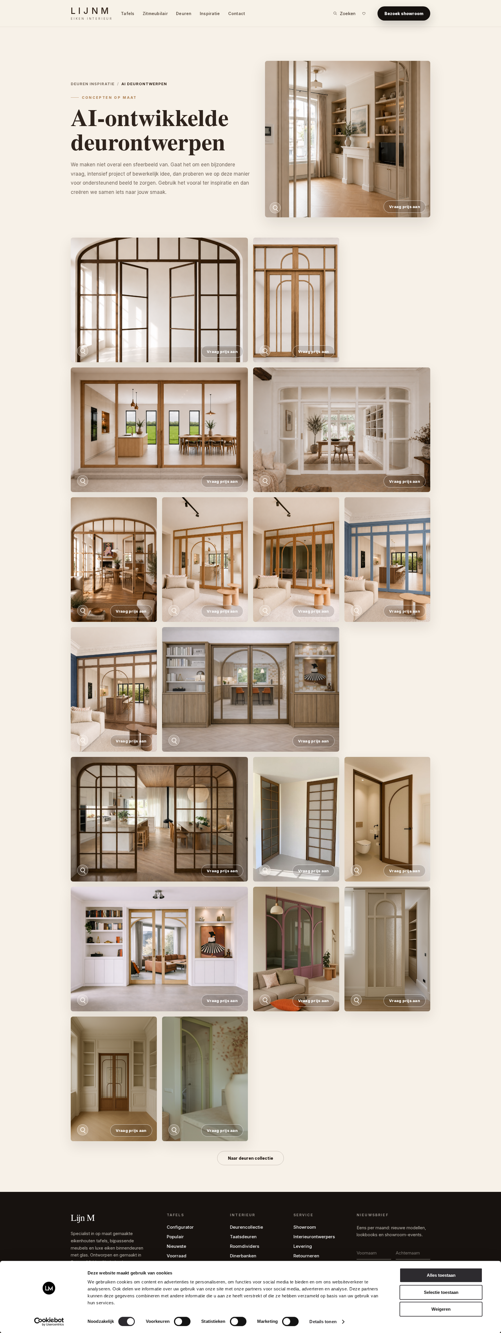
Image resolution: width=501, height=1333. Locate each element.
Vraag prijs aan (404, 206)
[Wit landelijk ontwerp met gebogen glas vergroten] (341, 429)
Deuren (184, 13)
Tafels (128, 13)
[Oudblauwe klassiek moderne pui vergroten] (387, 559)
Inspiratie (210, 13)
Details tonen (322, 1321)
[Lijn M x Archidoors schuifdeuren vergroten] (159, 819)
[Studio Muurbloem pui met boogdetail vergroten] (296, 300)
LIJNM (92, 13)
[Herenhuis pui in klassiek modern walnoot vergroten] (114, 689)
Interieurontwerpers (314, 1236)
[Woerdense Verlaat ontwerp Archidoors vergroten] (205, 559)
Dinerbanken (243, 1256)
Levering (302, 1246)
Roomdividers (244, 1246)
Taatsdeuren (243, 1236)
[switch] (182, 1321)
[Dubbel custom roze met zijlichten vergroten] (296, 949)
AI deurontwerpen (144, 83)
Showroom (304, 1227)
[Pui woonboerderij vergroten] (159, 429)
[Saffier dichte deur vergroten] (387, 819)
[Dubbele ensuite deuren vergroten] (114, 1079)
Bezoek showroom (403, 13)
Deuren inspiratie (93, 83)
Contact (236, 13)
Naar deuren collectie (250, 1158)
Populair (175, 1236)
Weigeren (441, 1309)
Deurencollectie (246, 1227)
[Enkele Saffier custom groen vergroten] (205, 1079)
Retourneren (306, 1256)
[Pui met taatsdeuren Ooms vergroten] (159, 300)
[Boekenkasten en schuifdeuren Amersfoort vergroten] (250, 689)
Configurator (180, 1227)
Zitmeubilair (155, 13)
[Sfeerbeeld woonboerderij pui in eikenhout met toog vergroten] (114, 559)
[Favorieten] (364, 13)
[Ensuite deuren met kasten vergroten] (159, 949)
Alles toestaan (441, 1275)
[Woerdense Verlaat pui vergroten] (296, 559)
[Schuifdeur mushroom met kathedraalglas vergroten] (387, 949)
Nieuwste (176, 1246)
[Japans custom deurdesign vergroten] (296, 819)
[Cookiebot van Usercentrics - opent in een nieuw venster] (49, 1321)
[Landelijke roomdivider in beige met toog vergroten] (347, 139)
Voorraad (176, 1256)
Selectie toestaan (441, 1292)
